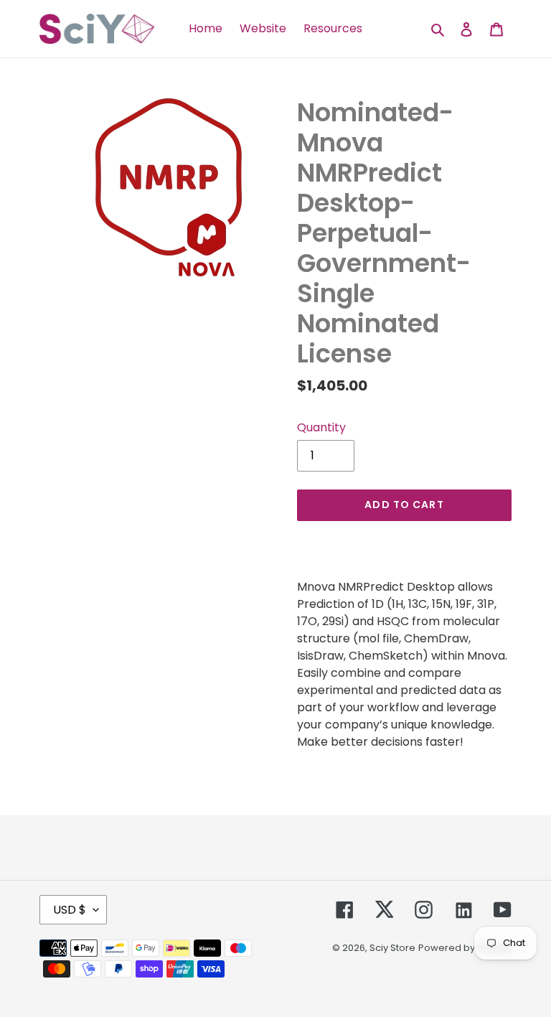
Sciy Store (392, 948)
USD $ (69, 909)
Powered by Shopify (465, 948)
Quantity (321, 427)
